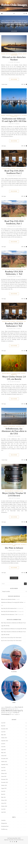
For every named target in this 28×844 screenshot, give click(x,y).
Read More (14, 79)
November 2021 (4, 782)
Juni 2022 (3, 767)
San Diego (19, 426)
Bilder (3, 53)
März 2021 (3, 797)
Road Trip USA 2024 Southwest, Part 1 (9, 611)
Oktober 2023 (4, 737)
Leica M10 (7, 710)
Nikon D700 (17, 544)
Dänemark (14, 53)
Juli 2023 (3, 743)
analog (3, 707)
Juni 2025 (3, 722)
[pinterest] (16, 841)
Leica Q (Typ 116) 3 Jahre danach (14, 637)
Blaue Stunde (19, 707)
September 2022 (4, 764)
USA (25, 20)
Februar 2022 (4, 773)
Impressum (6, 839)
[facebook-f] (10, 841)
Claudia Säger (4, 84)
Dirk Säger (4, 145)
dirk (2, 628)
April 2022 (3, 770)
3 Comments (16, 123)
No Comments (17, 62)
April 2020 (3, 812)
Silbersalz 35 (14, 20)
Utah (13, 714)
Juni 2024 (3, 731)
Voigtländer (17, 714)
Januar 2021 (3, 803)
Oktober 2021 (4, 785)
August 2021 (4, 788)
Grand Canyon (11, 708)
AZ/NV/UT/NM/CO (6, 168)
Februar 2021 (4, 800)
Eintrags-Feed (4, 823)
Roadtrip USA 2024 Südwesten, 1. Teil (9, 614)
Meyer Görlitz (6, 373)
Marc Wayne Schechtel (6, 622)
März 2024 (3, 734)
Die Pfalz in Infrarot (14, 548)
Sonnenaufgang (6, 714)
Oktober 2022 (4, 761)
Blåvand (8, 53)
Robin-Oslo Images (14, 4)
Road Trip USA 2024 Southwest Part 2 (9, 608)
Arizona (8, 707)
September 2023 (4, 740)
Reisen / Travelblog (6, 20)
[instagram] (14, 841)
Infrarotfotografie (7, 544)
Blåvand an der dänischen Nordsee (8, 599)
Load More (14, 577)
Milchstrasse (4, 712)
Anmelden (3, 820)
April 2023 (3, 749)
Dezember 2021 (4, 779)
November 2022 (4, 758)
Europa (20, 53)
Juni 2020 (3, 809)
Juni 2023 (3, 746)
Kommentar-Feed (4, 826)
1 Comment (18, 328)
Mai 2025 (3, 725)
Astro (12, 707)
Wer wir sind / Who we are (18, 839)
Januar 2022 (3, 776)
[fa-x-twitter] (12, 841)
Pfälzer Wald (10, 712)
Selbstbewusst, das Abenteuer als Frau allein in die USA (14, 431)
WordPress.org (4, 829)
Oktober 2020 (4, 806)
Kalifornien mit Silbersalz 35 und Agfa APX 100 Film (14, 23)
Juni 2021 (3, 791)
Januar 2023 (3, 755)
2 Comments (18, 276)
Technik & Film (21, 20)
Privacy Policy (11, 839)
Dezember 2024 (4, 728)
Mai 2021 (3, 794)
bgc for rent (3, 637)
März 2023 (3, 752)
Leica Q (18, 710)
